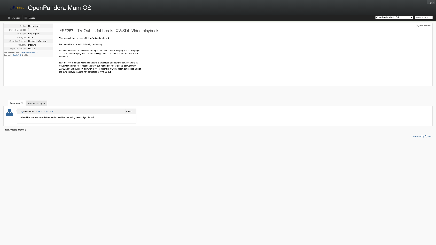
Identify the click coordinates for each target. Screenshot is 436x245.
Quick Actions (424, 25)
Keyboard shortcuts (17, 129)
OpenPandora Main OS (29, 52)
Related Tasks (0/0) (36, 103)
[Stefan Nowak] (9, 114)
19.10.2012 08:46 (46, 111)
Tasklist (31, 17)
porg (21, 111)
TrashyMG (17, 55)
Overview (16, 17)
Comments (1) (17, 102)
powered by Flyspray (423, 136)
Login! (431, 2)
